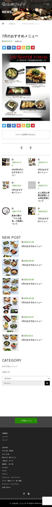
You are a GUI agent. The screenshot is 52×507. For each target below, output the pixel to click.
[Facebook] (24, 493)
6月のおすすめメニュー (32, 284)
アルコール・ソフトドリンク (11, 477)
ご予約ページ (26, 420)
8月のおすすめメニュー (32, 246)
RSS (28, 493)
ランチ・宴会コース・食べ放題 (11, 480)
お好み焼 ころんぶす (19, 503)
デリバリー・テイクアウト (10, 484)
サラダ (4, 470)
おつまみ (5, 467)
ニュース (5, 436)
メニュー (5, 440)
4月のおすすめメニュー (32, 321)
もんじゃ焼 (5, 454)
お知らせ (18, 41)
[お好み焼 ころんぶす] (14, 4)
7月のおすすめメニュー (32, 265)
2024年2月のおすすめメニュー (17, 172)
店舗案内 (5, 433)
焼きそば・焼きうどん (9, 457)
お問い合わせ (6, 487)
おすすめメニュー (10, 366)
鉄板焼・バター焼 (7, 464)
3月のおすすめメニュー (32, 340)
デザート (5, 474)
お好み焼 (5, 447)
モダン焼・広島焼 (7, 451)
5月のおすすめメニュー (32, 302)
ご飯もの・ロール (7, 461)
